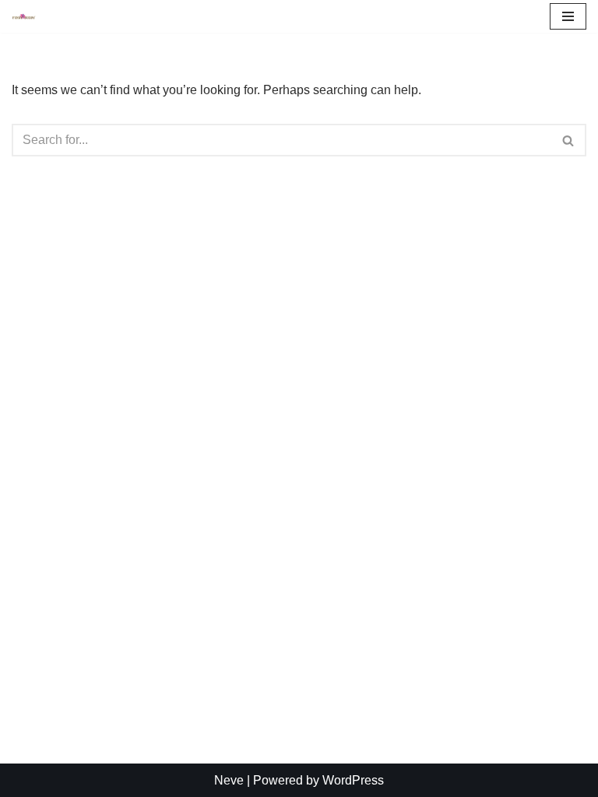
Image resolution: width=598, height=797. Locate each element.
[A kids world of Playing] (24, 16)
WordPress (353, 780)
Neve (229, 780)
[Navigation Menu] (568, 16)
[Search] (568, 140)
